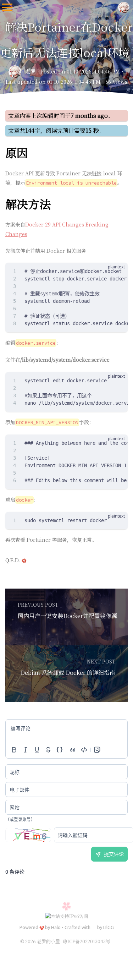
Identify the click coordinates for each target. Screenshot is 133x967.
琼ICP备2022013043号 (86, 941)
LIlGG (108, 927)
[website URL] (17, 71)
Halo (56, 927)
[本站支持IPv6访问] (66, 915)
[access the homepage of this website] (123, 7)
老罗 (30, 71)
